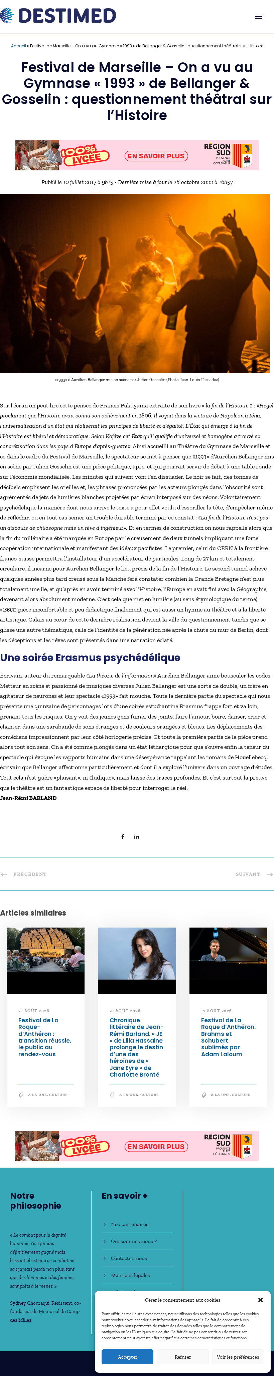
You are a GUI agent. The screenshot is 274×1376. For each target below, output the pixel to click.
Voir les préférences (238, 1357)
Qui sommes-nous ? (134, 1241)
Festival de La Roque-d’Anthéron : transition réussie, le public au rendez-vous (44, 1040)
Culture (58, 1098)
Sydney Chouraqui (29, 1303)
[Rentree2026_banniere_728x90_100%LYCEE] (137, 1148)
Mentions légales (130, 1275)
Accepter (127, 1357)
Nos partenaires (129, 1224)
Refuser (183, 1357)
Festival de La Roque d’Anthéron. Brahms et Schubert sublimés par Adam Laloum (228, 1040)
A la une (37, 1098)
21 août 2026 (33, 1014)
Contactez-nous (129, 1258)
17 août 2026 (216, 1014)
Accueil (18, 46)
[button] (260, 1300)
